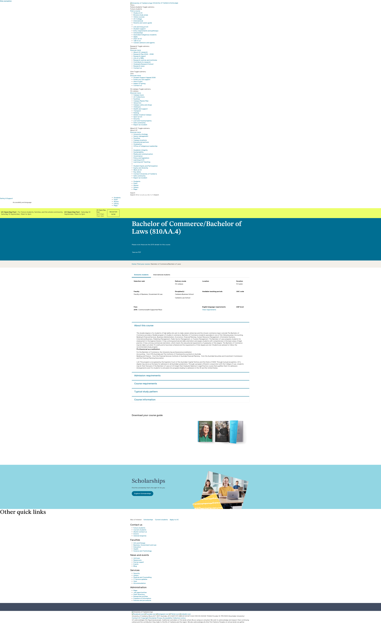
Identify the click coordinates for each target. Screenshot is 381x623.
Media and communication (143, 154)
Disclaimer (153, 618)
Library (136, 187)
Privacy (159, 618)
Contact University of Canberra (145, 174)
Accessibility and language (22, 202)
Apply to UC (174, 520)
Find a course (135, 11)
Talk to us (137, 41)
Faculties (136, 138)
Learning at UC (138, 160)
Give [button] (132, 72)
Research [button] (133, 46)
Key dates (137, 172)
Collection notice (179, 618)
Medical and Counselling (142, 577)
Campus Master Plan (140, 101)
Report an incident (140, 125)
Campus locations (140, 140)
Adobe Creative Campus (142, 115)
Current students (161, 520)
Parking (136, 113)
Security (136, 119)
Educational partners (141, 142)
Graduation (137, 144)
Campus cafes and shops (142, 105)
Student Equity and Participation (145, 166)
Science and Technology (142, 551)
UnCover (136, 558)
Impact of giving (139, 83)
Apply (135, 37)
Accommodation (139, 583)
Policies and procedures (142, 600)
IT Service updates (140, 579)
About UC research (140, 52)
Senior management (140, 136)
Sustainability (138, 152)
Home (134, 264)
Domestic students (141, 275)
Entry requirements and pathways (145, 31)
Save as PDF (136, 252)
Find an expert (138, 562)
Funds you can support (141, 79)
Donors (136, 534)
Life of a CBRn (138, 58)
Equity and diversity (140, 168)
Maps (135, 189)
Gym (135, 581)
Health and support (140, 109)
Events (135, 564)
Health (135, 549)
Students (136, 181)
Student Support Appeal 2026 (144, 77)
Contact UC (136, 618)
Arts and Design (139, 543)
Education (137, 547)
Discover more (135, 50)
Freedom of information (142, 598)
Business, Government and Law (144, 545)
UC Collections (139, 97)
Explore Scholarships (142, 493)
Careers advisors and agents (144, 43)
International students (161, 275)
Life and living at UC (140, 27)
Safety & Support (6, 198)
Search (132, 195)
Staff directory (139, 594)
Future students (139, 528)
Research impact (139, 56)
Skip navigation (6, 1)
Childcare (137, 107)
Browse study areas (140, 15)
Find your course (143, 264)
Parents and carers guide (142, 23)
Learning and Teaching (141, 162)
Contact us (137, 68)
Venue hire (137, 103)
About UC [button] (134, 128)
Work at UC (137, 170)
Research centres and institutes (145, 60)
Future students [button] (136, 7)
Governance (137, 156)
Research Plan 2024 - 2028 (143, 54)
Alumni (135, 185)
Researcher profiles (140, 596)
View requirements (209, 310)
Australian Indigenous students (145, 35)
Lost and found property (142, 121)
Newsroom (137, 560)
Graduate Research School (143, 64)
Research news (139, 66)
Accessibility (167, 618)
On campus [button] (134, 89)
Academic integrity (140, 150)
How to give (137, 81)
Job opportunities (140, 592)
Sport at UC (137, 117)
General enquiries (139, 536)
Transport (137, 111)
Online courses (138, 17)
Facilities (136, 99)
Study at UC (138, 13)
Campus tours (138, 95)
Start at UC (137, 39)
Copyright (145, 618)
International (138, 21)
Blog (135, 566)
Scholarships (138, 33)
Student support (139, 29)
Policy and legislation (141, 158)
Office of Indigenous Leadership (145, 146)
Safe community (139, 123)
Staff (135, 183)
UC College (137, 19)
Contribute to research (142, 62)
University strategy (140, 134)
